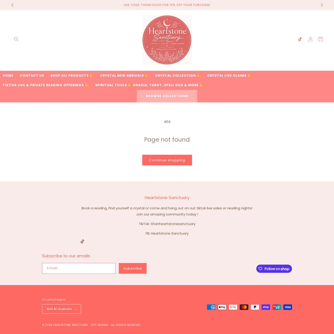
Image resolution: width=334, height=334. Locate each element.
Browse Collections (167, 96)
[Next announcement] (322, 5)
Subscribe (132, 268)
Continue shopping (167, 160)
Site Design (99, 325)
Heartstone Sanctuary (70, 325)
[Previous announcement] (12, 5)
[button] (16, 39)
